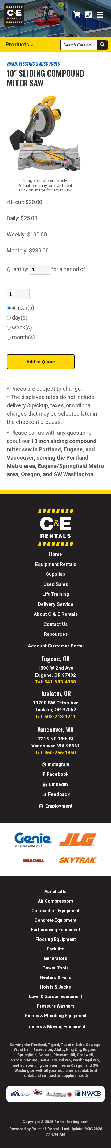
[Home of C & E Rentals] (55, 544)
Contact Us (55, 624)
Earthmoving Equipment (55, 929)
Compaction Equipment (55, 910)
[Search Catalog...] (102, 45)
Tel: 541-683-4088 (55, 682)
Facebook (57, 774)
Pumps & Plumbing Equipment (56, 1015)
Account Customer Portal (56, 646)
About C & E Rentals (56, 614)
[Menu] (100, 15)
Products (18, 44)
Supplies (55, 574)
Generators (55, 958)
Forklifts (55, 948)
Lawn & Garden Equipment (55, 996)
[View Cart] (76, 15)
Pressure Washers (56, 1006)
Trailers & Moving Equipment (55, 1026)
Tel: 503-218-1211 (55, 716)
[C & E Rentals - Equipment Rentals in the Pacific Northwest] (14, 24)
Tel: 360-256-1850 (55, 752)
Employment (58, 806)
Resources (56, 634)
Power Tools (56, 967)
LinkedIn (58, 784)
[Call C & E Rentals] (88, 15)
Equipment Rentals (55, 564)
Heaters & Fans (55, 977)
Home (55, 554)
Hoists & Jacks (55, 987)
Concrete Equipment (55, 920)
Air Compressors (55, 901)
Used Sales (55, 584)
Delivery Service (55, 604)
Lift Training (55, 594)
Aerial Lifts (55, 891)
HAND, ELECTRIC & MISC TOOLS (33, 63)
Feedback (58, 794)
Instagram (58, 764)
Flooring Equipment (55, 939)
